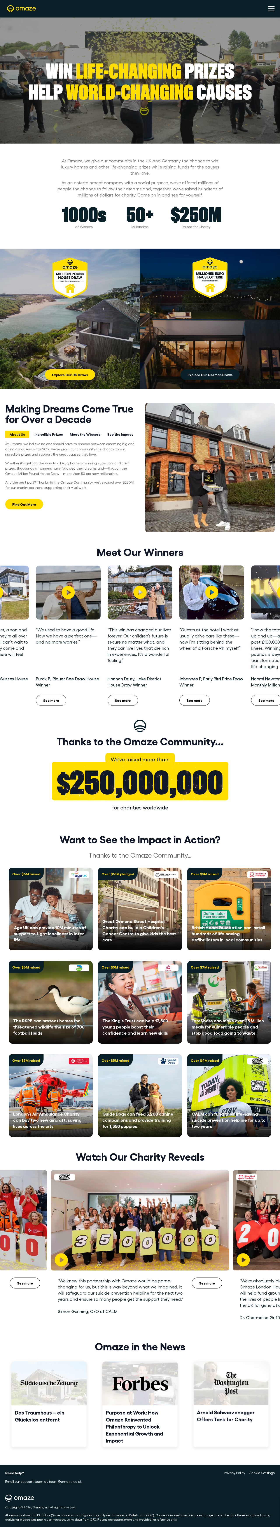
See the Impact (120, 434)
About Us (17, 434)
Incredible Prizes (49, 434)
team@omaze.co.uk (65, 1481)
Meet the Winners (85, 434)
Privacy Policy (234, 1473)
